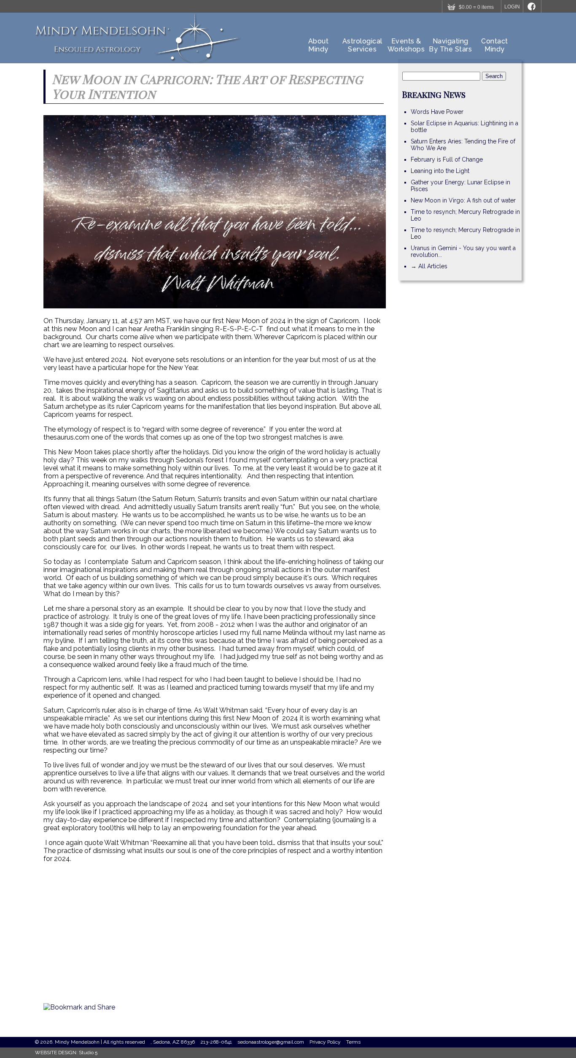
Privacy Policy (325, 1042)
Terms (353, 1042)
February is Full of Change (447, 159)
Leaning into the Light (440, 170)
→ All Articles (429, 266)
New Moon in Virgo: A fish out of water (463, 200)
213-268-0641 (216, 1042)
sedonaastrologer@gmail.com (270, 1042)
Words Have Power (437, 111)
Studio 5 (88, 1052)
